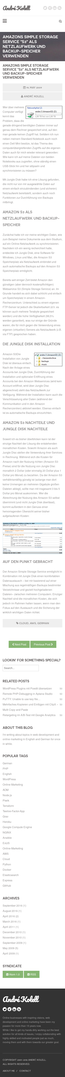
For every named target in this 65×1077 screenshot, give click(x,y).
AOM (5, 790)
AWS (33, 623)
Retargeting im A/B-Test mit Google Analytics (29, 715)
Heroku (7, 822)
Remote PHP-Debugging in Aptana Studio (27, 694)
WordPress (9, 779)
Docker (7, 870)
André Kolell (16, 7)
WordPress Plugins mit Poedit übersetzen (27, 688)
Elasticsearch (11, 875)
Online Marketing (13, 784)
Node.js (7, 795)
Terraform (8, 806)
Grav (5, 816)
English (7, 774)
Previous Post (42, 644)
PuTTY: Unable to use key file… (21, 699)
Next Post (20, 644)
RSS (33, 974)
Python (7, 864)
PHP (5, 768)
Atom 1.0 (14, 974)
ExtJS (6, 843)
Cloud (23, 623)
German (43, 623)
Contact (25, 1070)
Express (7, 880)
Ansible (7, 838)
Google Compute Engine (17, 827)
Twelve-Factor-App (14, 811)
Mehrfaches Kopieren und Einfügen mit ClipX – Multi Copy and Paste (30, 707)
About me (9, 1070)
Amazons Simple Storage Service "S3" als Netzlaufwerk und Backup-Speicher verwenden (31, 71)
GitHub (7, 885)
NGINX (7, 832)
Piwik (6, 800)
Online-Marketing (13, 848)
